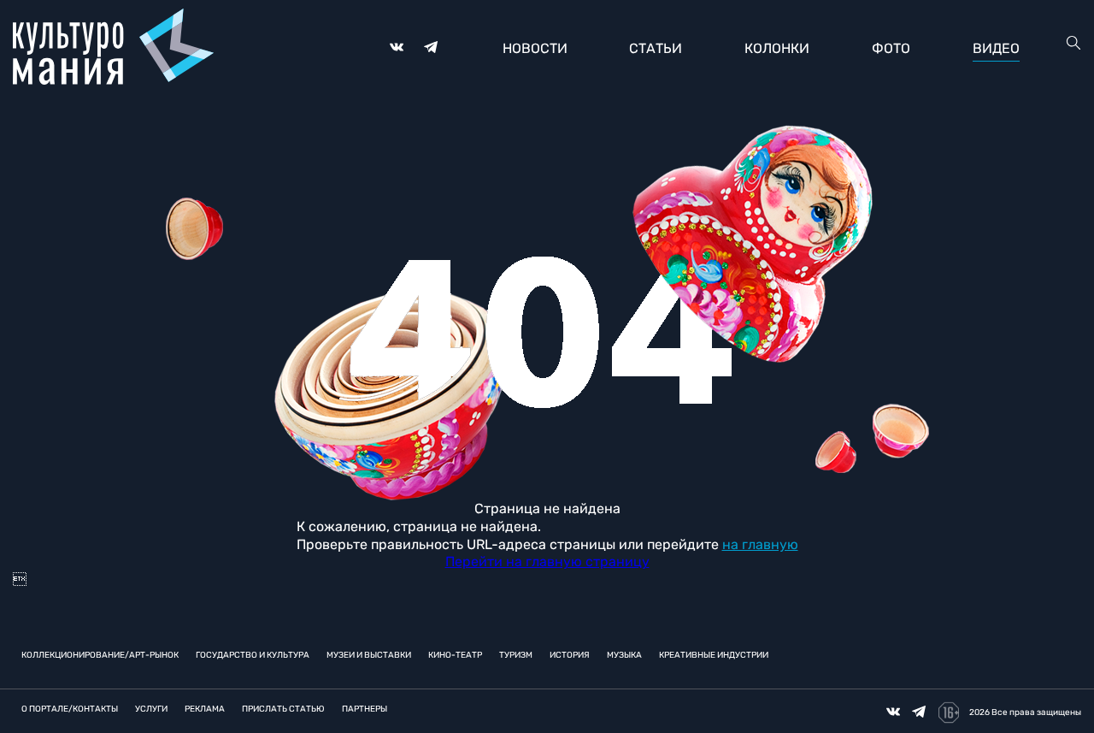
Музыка (624, 655)
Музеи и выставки (368, 655)
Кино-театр (455, 655)
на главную (760, 544)
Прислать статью (283, 709)
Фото (891, 48)
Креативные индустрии (713, 655)
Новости (535, 48)
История (570, 655)
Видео (996, 48)
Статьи (655, 48)
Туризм (515, 655)
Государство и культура (252, 655)
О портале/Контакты (69, 709)
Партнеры (364, 709)
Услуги (151, 709)
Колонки (776, 48)
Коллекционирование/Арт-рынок (100, 655)
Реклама (205, 709)
